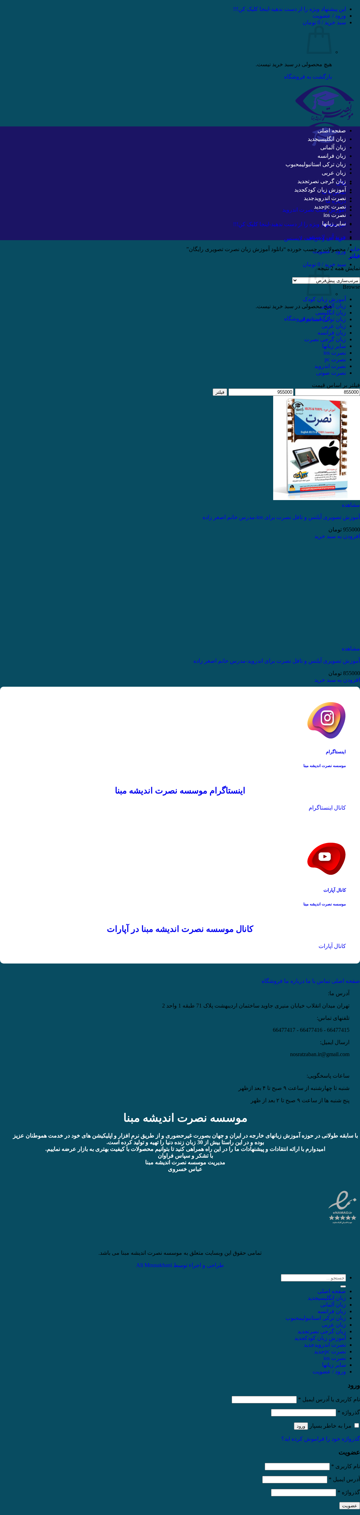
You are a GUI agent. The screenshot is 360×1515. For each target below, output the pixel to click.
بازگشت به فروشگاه (308, 77)
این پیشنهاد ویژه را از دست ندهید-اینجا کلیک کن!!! (289, 9)
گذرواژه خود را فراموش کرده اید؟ (320, 1439)
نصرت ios (334, 215)
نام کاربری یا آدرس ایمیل (329, 1399)
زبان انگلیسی (332, 139)
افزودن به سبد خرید (337, 536)
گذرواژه (349, 1412)
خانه (355, 249)
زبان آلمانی (333, 147)
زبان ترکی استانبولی (324, 164)
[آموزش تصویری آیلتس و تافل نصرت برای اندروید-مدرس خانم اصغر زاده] (316, 642)
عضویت (349, 1505)
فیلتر (220, 392)
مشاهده (351, 505)
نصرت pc (335, 207)
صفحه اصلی (331, 130)
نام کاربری (345, 1466)
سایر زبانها (334, 223)
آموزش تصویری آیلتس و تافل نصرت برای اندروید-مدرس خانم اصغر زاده (276, 661)
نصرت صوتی (331, 373)
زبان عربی (334, 173)
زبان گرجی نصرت (327, 181)
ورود (301, 1426)
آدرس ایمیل (344, 1479)
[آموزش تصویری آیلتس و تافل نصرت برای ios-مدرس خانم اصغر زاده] (316, 498)
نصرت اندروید (330, 198)
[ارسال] (343, 1286)
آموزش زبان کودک (325, 190)
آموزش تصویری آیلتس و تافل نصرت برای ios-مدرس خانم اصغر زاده (281, 517)
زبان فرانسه (331, 156)
